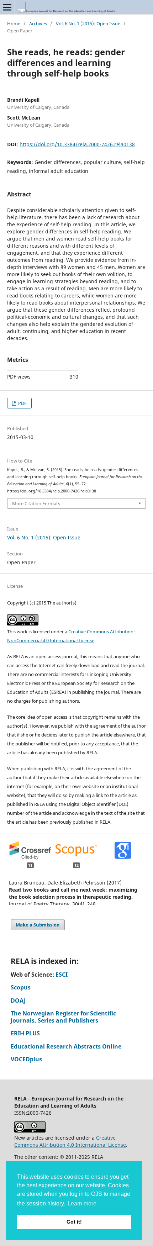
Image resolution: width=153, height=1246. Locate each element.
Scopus (21, 987)
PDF (22, 403)
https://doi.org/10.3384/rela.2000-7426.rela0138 (77, 144)
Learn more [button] (82, 1203)
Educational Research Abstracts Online (66, 1046)
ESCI (62, 974)
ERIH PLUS (25, 1033)
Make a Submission (38, 925)
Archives (38, 23)
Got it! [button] (74, 1222)
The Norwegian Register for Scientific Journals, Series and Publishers (63, 1016)
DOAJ (18, 1000)
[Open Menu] (7, 7)
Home (13, 23)
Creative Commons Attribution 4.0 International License (70, 1141)
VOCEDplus (26, 1059)
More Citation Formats (36, 503)
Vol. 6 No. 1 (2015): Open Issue (88, 23)
